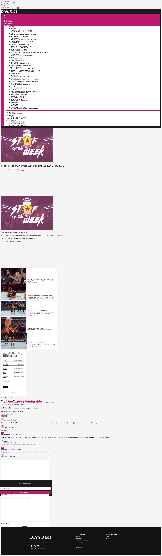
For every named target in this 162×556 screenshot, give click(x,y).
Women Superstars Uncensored (24, 109)
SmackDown (31, 315)
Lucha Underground (20, 93)
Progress (15, 54)
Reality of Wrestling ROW (22, 56)
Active (10, 27)
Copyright (78, 538)
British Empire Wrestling (21, 31)
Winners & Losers (18, 125)
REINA (13, 57)
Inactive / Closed (14, 67)
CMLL (13, 33)
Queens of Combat (18, 96)
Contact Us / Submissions (82, 540)
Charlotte (38, 298)
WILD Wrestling (17, 105)
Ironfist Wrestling (19, 88)
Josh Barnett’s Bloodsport (22, 41)
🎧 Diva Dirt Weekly (19, 117)
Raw (42, 295)
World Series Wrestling (21, 65)
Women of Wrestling (20, 64)
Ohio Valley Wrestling (20, 44)
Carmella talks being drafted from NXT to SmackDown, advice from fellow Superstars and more (28, 402)
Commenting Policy (81, 545)
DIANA (13, 78)
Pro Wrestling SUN (19, 94)
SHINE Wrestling (18, 60)
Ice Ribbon (15, 38)
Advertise (78, 536)
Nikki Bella (46, 313)
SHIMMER (14, 102)
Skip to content (5, 1)
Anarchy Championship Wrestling (25, 70)
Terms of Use (79, 547)
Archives (11, 120)
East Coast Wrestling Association (25, 80)
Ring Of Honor (17, 59)
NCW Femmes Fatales (19, 49)
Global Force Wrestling (21, 85)
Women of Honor (18, 107)
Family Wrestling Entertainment (25, 81)
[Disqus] (57, 438)
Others (7, 25)
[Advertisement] (56, 183)
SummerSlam (31, 312)
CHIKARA (14, 75)
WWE (107, 536)
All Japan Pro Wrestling (21, 30)
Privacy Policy (79, 542)
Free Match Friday (18, 122)
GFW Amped (15, 83)
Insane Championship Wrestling (24, 40)
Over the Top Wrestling (21, 46)
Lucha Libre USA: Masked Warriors (25, 91)
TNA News (8, 22)
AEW (107, 538)
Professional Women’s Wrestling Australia (29, 52)
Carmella (46, 312)
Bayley (30, 295)
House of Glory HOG (19, 36)
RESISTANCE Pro (17, 97)
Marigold (15, 43)
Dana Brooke (42, 297)
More (6, 110)
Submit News (6, 4)
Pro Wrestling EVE (19, 51)
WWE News (8, 20)
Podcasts (11, 115)
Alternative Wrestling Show (23, 69)
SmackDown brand (47, 344)
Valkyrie (14, 104)
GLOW (13, 86)
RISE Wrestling (17, 99)
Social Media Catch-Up (16, 119)
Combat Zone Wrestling (21, 77)
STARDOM (14, 62)
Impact (29, 281)
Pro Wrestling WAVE (19, 48)
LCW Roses (15, 89)
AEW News (8, 23)
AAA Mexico (15, 28)
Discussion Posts (14, 114)
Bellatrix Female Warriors (22, 72)
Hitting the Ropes (18, 123)
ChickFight (15, 73)
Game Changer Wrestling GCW (23, 35)
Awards (10, 112)
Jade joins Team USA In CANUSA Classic (13, 404)
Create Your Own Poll (13, 392)
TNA (107, 540)
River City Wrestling (19, 101)
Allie (29, 279)
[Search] (18, 8)
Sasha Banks (39, 329)
